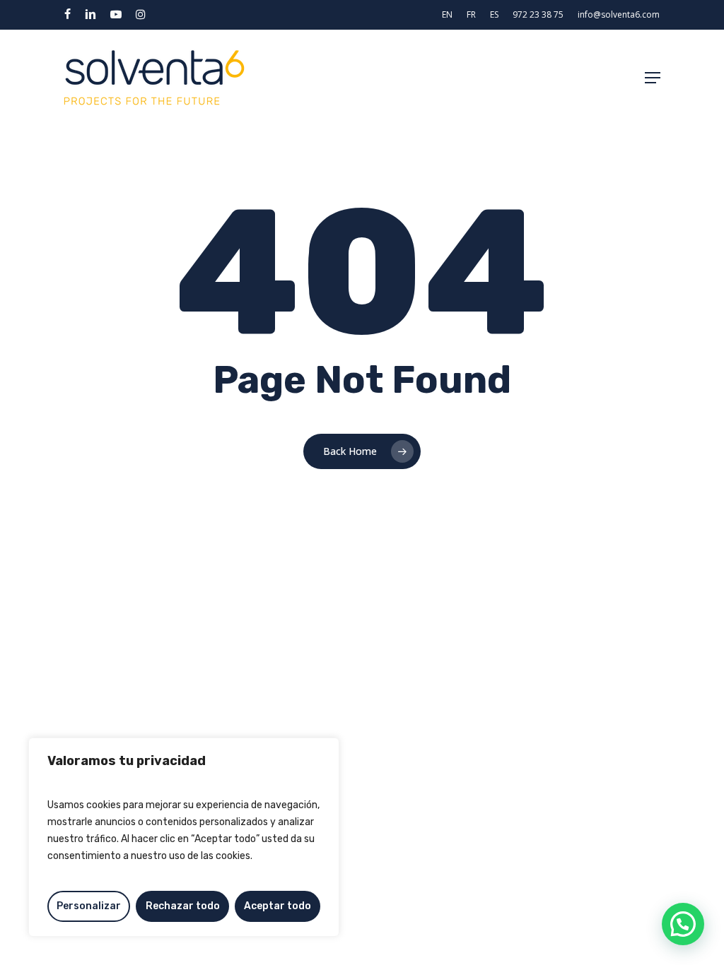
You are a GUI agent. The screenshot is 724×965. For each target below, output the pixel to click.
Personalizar (89, 906)
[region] (183, 837)
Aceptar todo (277, 906)
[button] (652, 78)
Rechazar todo (183, 906)
